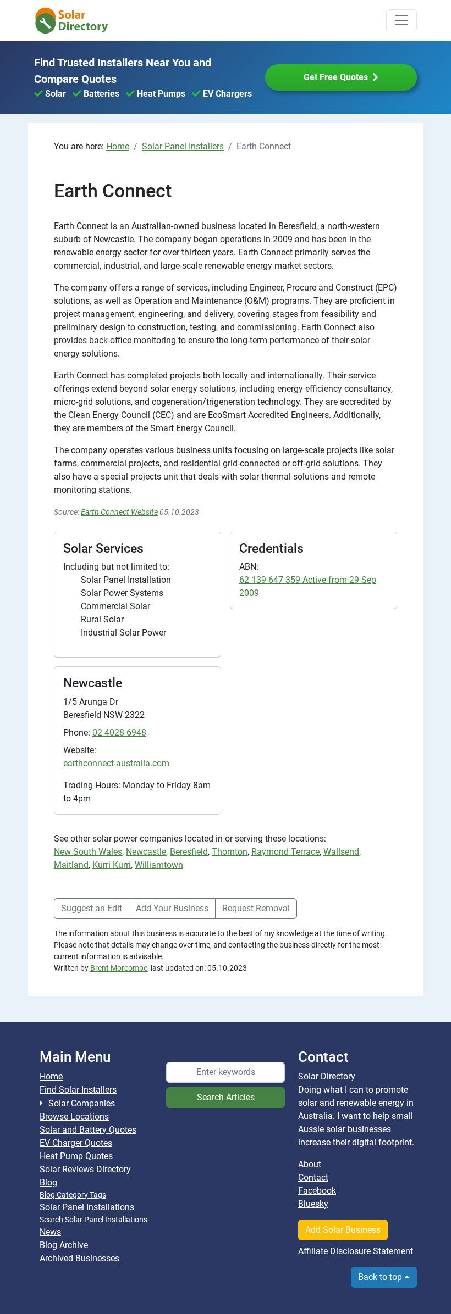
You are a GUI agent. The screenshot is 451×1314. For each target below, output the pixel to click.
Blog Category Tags (73, 1194)
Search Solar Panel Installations (93, 1219)
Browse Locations (74, 1116)
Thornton (230, 852)
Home (51, 1076)
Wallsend (341, 852)
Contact (313, 1177)
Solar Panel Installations (87, 1207)
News (50, 1232)
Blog (48, 1182)
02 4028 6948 (119, 732)
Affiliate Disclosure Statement (355, 1251)
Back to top (381, 1277)
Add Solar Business (343, 1229)
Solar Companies (81, 1103)
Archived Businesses (79, 1258)
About (309, 1164)
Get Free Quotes (336, 77)
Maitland (71, 865)
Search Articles (226, 1097)
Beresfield (189, 852)
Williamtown (159, 865)
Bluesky (313, 1204)
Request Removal (256, 908)
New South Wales (88, 852)
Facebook (317, 1190)
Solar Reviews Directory (85, 1169)
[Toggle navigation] (401, 20)
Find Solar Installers (78, 1089)
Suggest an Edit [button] (91, 908)
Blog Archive (64, 1245)
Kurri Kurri (111, 865)
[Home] (78, 20)
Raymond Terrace (285, 852)
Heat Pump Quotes (76, 1156)
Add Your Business (172, 908)
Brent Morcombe (118, 968)
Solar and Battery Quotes (88, 1129)
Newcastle (146, 852)
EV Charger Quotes (76, 1143)
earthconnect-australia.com (116, 763)
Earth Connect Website (119, 512)
